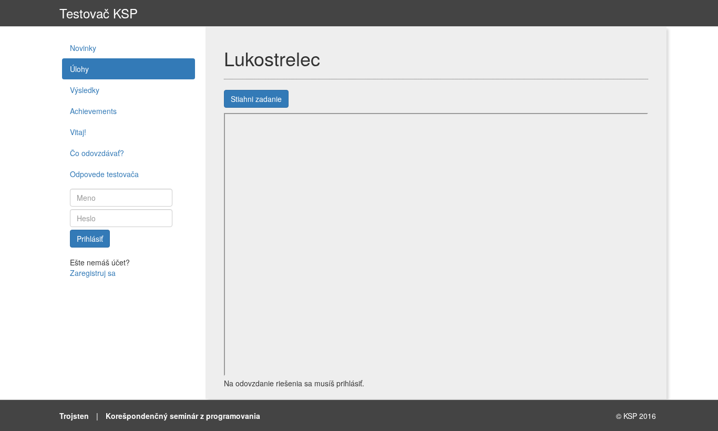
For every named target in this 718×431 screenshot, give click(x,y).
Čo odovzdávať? (97, 153)
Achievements (93, 111)
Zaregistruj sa (93, 273)
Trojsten (74, 416)
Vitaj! (78, 132)
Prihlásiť (90, 238)
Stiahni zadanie (256, 99)
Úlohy (79, 69)
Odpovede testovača (104, 174)
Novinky (83, 48)
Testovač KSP (98, 13)
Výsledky (84, 90)
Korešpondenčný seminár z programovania (183, 416)
